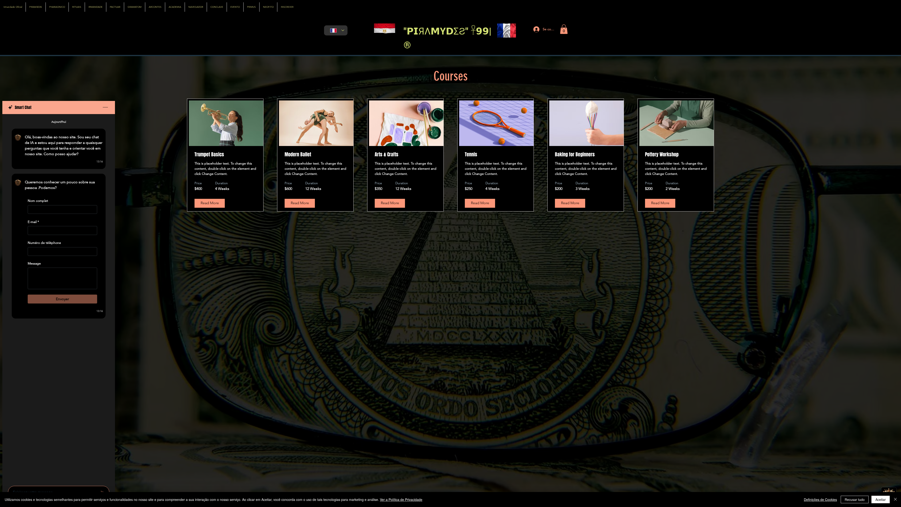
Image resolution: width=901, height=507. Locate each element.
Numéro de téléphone (44, 243)
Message (34, 263)
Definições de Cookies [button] (820, 499)
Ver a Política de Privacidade (401, 499)
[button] (564, 29)
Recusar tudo (855, 499)
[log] (58, 298)
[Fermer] (895, 499)
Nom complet (38, 201)
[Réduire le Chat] (105, 107)
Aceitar (880, 499)
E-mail (33, 222)
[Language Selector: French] (335, 30)
